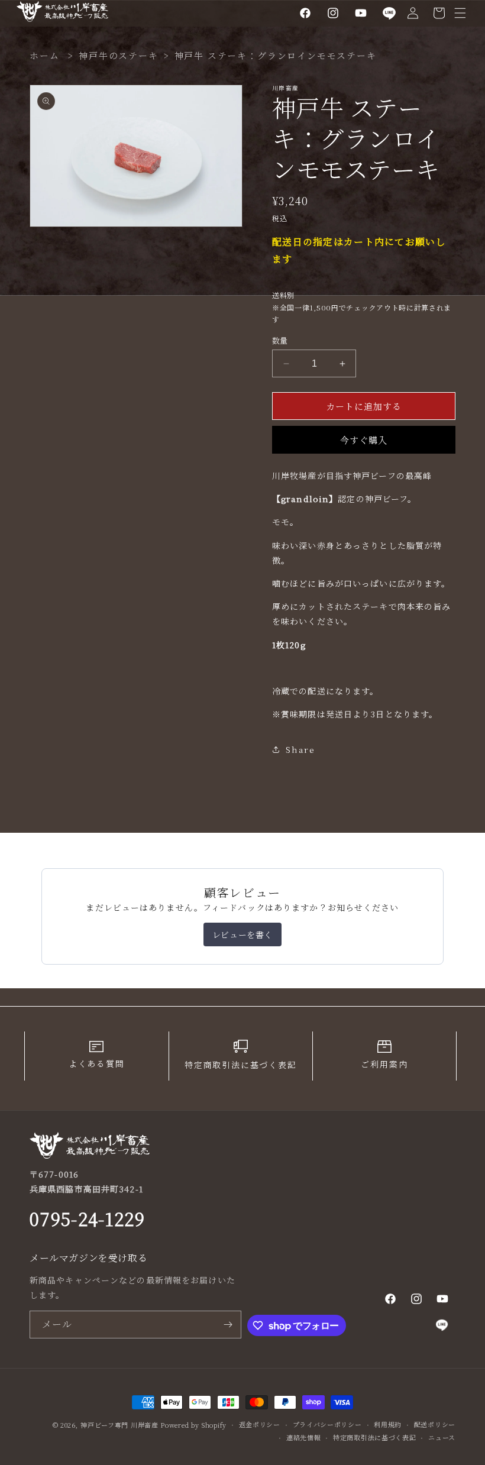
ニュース (441, 1437)
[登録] (228, 1324)
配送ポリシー (434, 1424)
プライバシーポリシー (327, 1424)
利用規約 (388, 1424)
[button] (460, 13)
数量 (280, 340)
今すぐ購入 (363, 440)
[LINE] (389, 13)
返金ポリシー (259, 1424)
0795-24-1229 (87, 1218)
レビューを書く (242, 934)
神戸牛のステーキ (119, 55)
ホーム (44, 55)
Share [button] (300, 749)
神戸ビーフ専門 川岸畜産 (119, 1425)
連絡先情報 (303, 1437)
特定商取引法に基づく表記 (374, 1437)
